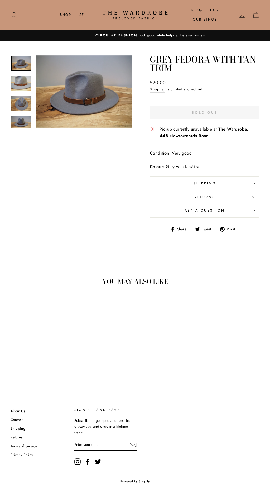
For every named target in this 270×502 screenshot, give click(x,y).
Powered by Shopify (135, 481)
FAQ (214, 10)
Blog (196, 10)
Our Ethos (205, 19)
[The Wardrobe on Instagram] (77, 461)
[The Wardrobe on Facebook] (88, 461)
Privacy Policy (22, 454)
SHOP (65, 14)
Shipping (157, 89)
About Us (18, 411)
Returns (204, 196)
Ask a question (205, 210)
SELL (84, 14)
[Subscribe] (133, 444)
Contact (17, 419)
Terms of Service (24, 446)
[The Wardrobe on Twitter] (98, 461)
